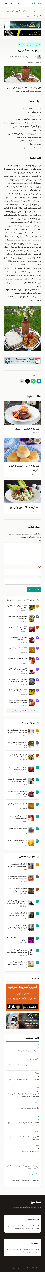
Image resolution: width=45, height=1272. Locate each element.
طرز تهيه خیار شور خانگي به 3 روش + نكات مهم (17, 607)
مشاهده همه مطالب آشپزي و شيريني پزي (24, 711)
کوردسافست (19, 1226)
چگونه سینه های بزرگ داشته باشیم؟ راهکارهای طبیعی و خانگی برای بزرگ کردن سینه (17, 780)
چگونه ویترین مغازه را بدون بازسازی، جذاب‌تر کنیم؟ (18, 890)
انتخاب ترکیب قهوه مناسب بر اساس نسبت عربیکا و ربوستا (17, 877)
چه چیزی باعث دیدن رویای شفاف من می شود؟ (24, 1065)
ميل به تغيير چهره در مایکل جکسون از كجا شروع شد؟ (23, 1080)
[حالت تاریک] (12, 3)
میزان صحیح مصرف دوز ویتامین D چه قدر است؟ (16, 841)
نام (39, 567)
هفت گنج (36, 1202)
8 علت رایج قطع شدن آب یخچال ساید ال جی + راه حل (18, 914)
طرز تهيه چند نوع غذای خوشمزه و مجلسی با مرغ (17, 691)
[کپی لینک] (21, 381)
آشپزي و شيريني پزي (33, 44)
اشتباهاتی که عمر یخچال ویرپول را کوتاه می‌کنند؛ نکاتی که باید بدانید (17, 926)
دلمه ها (21, 44)
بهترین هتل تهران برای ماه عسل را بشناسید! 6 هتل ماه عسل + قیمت (23, 1167)
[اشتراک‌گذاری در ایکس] (27, 381)
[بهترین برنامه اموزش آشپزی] (22, 997)
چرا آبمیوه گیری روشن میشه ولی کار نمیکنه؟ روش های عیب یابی (17, 951)
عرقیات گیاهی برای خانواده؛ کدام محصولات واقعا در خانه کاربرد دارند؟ (17, 963)
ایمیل (39, 576)
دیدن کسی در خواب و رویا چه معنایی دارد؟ (25, 1180)
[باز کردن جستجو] (17, 3)
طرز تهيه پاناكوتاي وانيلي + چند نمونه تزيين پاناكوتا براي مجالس (18, 701)
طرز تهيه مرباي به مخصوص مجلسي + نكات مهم (16, 628)
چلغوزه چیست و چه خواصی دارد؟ (28, 1051)
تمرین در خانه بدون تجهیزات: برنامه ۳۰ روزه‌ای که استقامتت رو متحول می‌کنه (23, 1095)
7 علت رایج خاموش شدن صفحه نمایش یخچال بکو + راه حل (17, 865)
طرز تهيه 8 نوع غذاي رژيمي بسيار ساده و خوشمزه (17, 617)
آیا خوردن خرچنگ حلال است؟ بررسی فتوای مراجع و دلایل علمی (23, 1124)
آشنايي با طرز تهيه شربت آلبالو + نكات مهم (17, 670)
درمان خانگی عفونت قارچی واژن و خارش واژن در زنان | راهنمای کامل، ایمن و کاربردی (17, 731)
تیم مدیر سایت (31, 57)
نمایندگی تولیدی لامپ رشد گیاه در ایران (17, 939)
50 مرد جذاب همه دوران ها (30, 1108)
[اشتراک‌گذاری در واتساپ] (33, 381)
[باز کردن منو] (6, 3)
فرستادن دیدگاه (34, 589)
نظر (39, 540)
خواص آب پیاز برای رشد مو (30, 1151)
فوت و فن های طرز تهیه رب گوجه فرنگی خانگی (17, 659)
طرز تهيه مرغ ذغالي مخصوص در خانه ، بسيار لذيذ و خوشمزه (17, 680)
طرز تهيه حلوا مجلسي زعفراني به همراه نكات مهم (18, 649)
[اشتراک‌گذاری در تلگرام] (38, 381)
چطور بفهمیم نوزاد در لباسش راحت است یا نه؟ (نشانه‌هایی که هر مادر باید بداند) (17, 902)
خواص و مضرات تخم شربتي (18, 828)
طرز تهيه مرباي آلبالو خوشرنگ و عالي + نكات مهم (18, 638)
